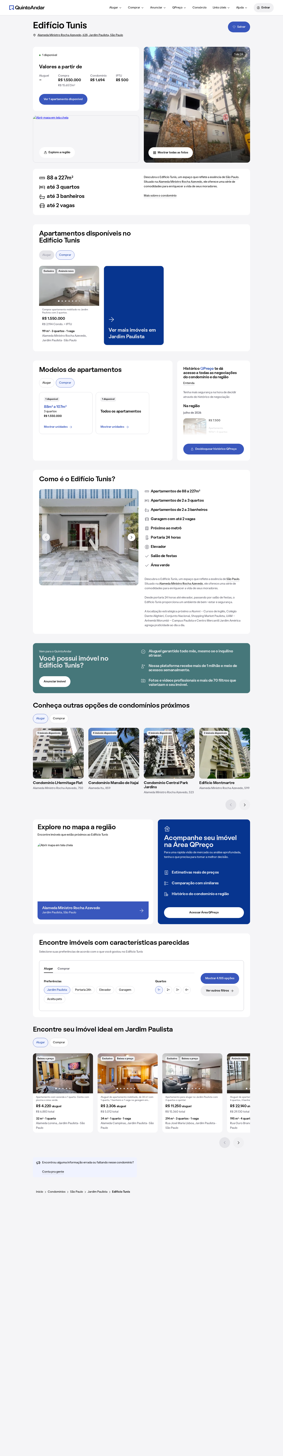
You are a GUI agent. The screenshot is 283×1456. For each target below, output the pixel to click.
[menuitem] (115, 7)
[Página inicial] (27, 7)
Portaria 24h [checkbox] (83, 990)
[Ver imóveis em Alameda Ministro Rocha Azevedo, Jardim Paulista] (50, 117)
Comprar (134, 7)
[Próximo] (244, 804)
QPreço (177, 7)
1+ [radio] (159, 990)
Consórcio (200, 7)
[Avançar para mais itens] (131, 537)
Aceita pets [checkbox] (54, 999)
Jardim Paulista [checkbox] (57, 990)
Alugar (113, 7)
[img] (58, 753)
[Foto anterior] (46, 286)
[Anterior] (230, 804)
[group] (69, 305)
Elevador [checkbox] (105, 990)
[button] (69, 305)
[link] (220, 978)
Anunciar (156, 7)
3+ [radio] (177, 990)
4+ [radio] (186, 990)
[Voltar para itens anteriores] (46, 537)
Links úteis (219, 7)
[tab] (48, 969)
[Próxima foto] (92, 286)
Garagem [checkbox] (125, 990)
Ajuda (240, 7)
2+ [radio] (168, 990)
